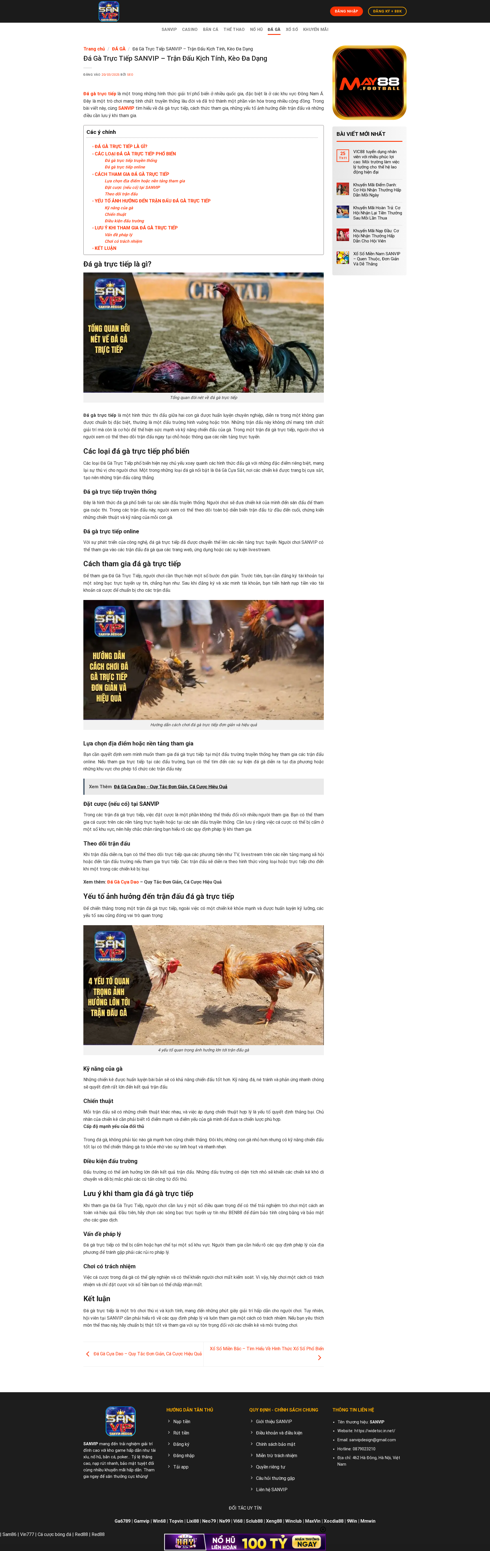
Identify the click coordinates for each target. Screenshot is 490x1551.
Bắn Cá (211, 29)
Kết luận (105, 248)
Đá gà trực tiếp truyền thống (131, 160)
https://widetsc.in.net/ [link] (374, 1431)
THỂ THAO (234, 29)
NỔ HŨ (256, 29)
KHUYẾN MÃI (315, 29)
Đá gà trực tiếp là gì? (121, 146)
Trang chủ (94, 49)
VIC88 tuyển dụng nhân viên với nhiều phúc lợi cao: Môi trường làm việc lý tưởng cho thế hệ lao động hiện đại (376, 162)
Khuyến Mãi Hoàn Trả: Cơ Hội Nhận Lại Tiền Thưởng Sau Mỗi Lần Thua (377, 213)
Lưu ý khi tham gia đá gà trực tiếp (136, 228)
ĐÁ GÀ (274, 29)
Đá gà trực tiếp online (125, 167)
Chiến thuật (115, 214)
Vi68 (237, 1521)
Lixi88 (193, 1521)
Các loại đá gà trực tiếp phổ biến (135, 154)
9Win (352, 1521)
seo (130, 75)
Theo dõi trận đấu (121, 194)
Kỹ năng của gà (119, 208)
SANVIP (169, 29)
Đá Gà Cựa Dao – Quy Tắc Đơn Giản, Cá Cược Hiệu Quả (147, 1353)
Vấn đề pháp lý (118, 235)
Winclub (293, 1521)
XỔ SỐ (292, 29)
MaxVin (312, 1521)
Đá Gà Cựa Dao (123, 882)
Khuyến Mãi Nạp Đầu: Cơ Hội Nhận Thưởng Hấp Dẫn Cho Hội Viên (376, 236)
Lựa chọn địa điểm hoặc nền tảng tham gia (145, 181)
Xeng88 (274, 1521)
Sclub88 (254, 1521)
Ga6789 (122, 1521)
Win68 (159, 1521)
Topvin (176, 1521)
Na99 (224, 1521)
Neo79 (209, 1521)
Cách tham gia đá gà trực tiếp (132, 174)
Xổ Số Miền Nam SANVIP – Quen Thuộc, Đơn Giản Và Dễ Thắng (376, 259)
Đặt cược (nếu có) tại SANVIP (132, 187)
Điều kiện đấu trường (124, 221)
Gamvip (141, 1521)
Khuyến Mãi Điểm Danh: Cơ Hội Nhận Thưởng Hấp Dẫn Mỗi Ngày (377, 190)
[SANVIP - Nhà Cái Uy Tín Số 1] (108, 11)
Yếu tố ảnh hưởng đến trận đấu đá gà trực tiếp (153, 201)
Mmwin (367, 1521)
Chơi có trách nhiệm (123, 241)
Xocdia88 (333, 1521)
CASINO (190, 29)
